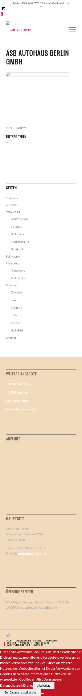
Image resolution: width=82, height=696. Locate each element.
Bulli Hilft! (17, 330)
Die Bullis (16, 307)
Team (14, 300)
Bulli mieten (18, 234)
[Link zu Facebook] (60, 635)
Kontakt (11, 337)
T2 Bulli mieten (17, 392)
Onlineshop (13, 263)
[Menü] (70, 29)
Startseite (12, 198)
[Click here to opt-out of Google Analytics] (42, 693)
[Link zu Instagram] (73, 635)
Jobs (14, 315)
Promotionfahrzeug (20, 409)
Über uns (11, 285)
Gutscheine (18, 270)
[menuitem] (70, 29)
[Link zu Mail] (66, 635)
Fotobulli (16, 226)
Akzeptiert (43, 685)
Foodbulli (17, 249)
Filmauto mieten (17, 401)
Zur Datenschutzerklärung (20, 692)
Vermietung (13, 211)
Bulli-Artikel (18, 278)
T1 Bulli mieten (17, 384)
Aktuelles (11, 205)
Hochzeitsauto (20, 241)
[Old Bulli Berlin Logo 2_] (34, 29)
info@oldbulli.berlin (31, 553)
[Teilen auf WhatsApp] (12, 142)
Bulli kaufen (13, 256)
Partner (16, 323)
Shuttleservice (20, 219)
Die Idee (16, 292)
